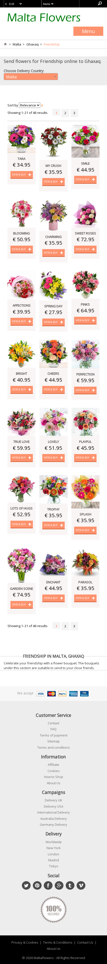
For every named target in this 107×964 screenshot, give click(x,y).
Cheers (53, 373)
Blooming (21, 233)
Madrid (53, 860)
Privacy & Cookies (24, 942)
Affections (22, 305)
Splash (85, 514)
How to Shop (53, 777)
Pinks (85, 304)
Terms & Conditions (57, 942)
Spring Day (53, 306)
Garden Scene (21, 588)
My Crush (53, 165)
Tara (21, 158)
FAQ (53, 729)
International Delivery (53, 812)
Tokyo (53, 866)
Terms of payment (53, 735)
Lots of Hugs (21, 508)
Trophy (53, 509)
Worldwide (54, 842)
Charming (53, 236)
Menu (88, 31)
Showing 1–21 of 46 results (27, 112)
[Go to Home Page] (5, 44)
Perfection (85, 374)
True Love (21, 441)
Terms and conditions (53, 747)
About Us (53, 783)
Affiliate (53, 764)
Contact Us (85, 942)
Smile (85, 163)
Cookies (54, 771)
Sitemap (53, 741)
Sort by (12, 105)
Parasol (85, 582)
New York (54, 848)
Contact (53, 723)
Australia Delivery (53, 818)
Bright (21, 373)
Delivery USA (53, 806)
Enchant (53, 582)
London (53, 854)
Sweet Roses (85, 233)
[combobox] (31, 76)
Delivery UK (53, 800)
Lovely (53, 441)
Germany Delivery (53, 824)
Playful (85, 441)
